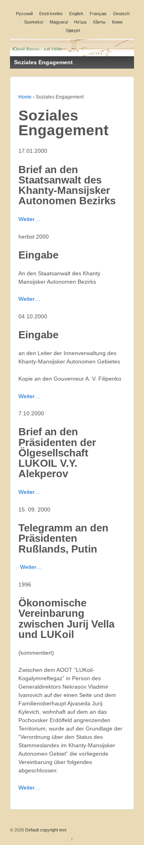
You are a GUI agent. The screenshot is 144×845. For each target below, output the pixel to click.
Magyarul (59, 22)
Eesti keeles (51, 13)
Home (25, 97)
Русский (24, 13)
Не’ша (80, 22)
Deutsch (121, 13)
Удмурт (73, 30)
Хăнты (99, 22)
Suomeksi (33, 22)
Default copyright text (45, 829)
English (76, 13)
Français (98, 13)
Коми (117, 22)
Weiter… (29, 219)
